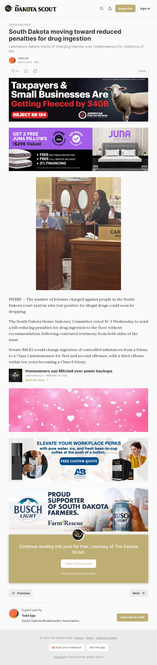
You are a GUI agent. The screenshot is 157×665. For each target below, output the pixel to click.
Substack (59, 657)
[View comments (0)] (26, 71)
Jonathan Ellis (34, 375)
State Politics (20, 24)
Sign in (145, 8)
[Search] (101, 8)
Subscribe (125, 8)
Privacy (78, 638)
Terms (90, 638)
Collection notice (106, 638)
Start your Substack (68, 647)
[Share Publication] (110, 8)
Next (136, 593)
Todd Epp (23, 58)
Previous (23, 593)
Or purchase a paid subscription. (78, 573)
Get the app (97, 647)
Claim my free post (78, 564)
